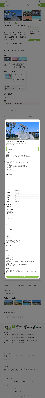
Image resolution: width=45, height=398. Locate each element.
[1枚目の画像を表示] (20, 138)
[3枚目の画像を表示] (23, 138)
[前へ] (7, 130)
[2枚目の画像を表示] (21, 138)
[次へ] (37, 130)
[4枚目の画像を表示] (24, 138)
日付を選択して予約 (22, 276)
